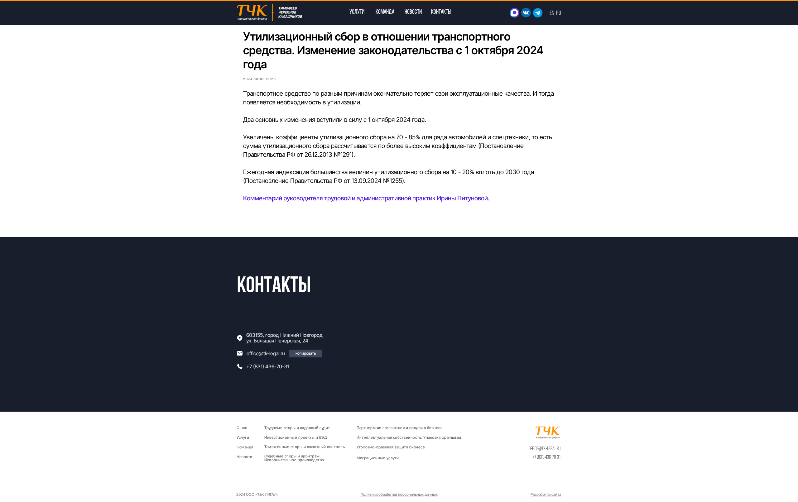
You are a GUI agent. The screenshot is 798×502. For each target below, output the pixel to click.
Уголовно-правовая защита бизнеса (391, 447)
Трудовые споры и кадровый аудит (297, 427)
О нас (242, 427)
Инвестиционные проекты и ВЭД (295, 437)
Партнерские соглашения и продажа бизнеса (399, 427)
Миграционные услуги (378, 458)
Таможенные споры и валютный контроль (304, 446)
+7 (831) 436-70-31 (267, 366)
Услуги (243, 437)
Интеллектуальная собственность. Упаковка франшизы (409, 437)
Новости (244, 456)
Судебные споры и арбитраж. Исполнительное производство (294, 458)
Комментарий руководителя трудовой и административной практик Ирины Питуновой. (366, 198)
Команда (245, 447)
